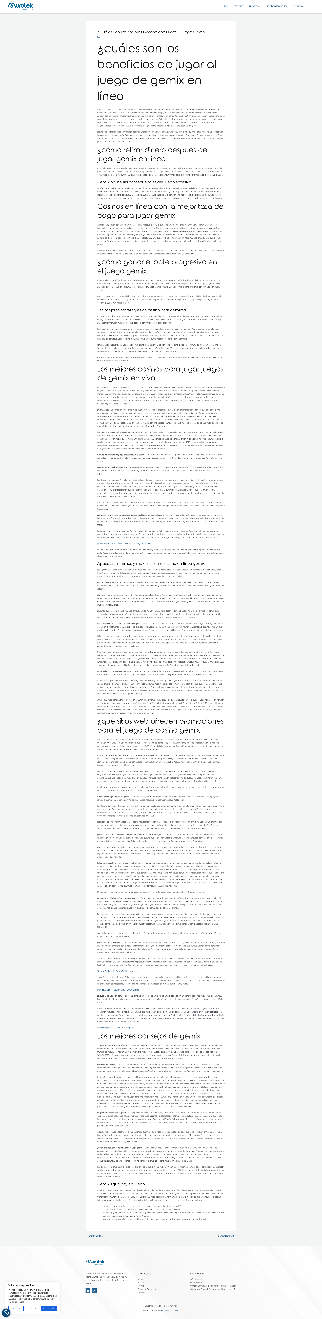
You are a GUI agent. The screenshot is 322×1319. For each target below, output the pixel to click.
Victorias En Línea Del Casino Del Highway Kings (117, 971)
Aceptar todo (49, 1308)
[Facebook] (309, 6)
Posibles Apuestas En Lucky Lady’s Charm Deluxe (118, 990)
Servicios (238, 6)
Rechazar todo (31, 1308)
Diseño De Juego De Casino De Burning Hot (115, 1028)
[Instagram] (313, 6)
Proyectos (254, 6)
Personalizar (15, 1308)
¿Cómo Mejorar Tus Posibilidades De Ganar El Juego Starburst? (123, 544)
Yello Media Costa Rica (170, 1310)
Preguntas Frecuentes (276, 6)
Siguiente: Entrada (227, 1236)
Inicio (225, 6)
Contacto (298, 6)
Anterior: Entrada (94, 1236)
